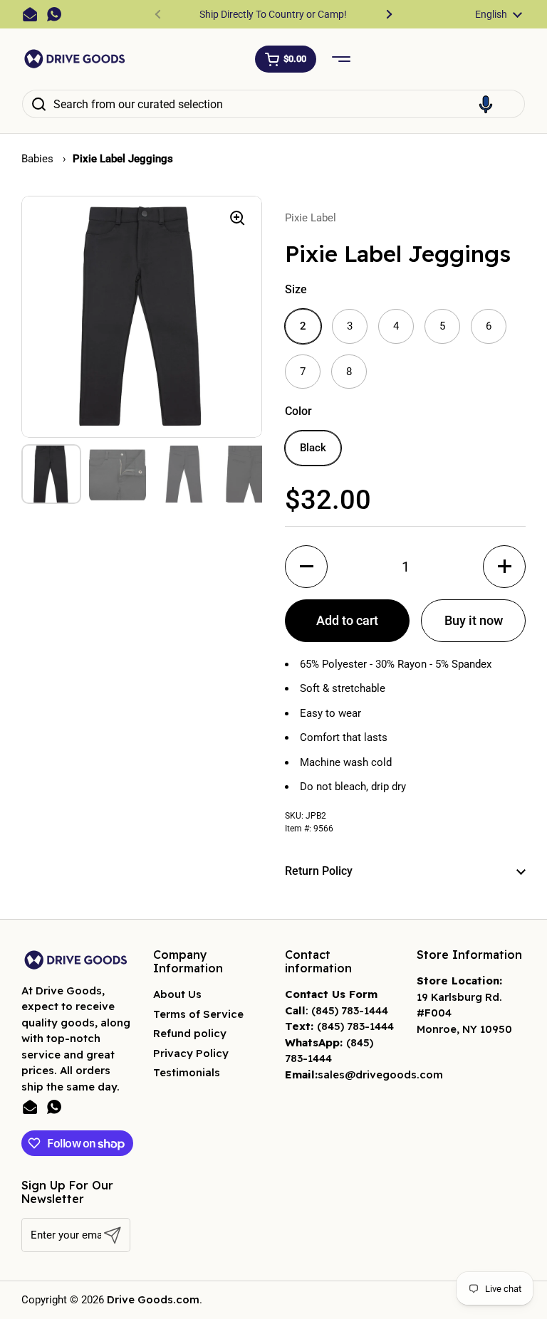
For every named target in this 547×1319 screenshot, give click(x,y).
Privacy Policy (191, 1053)
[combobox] (273, 104)
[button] (285, 59)
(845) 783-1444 (349, 1010)
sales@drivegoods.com (380, 1074)
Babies (38, 158)
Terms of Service (198, 1014)
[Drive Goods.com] (74, 59)
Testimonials (186, 1072)
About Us (177, 994)
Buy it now (473, 620)
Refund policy (189, 1033)
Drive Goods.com (153, 1299)
